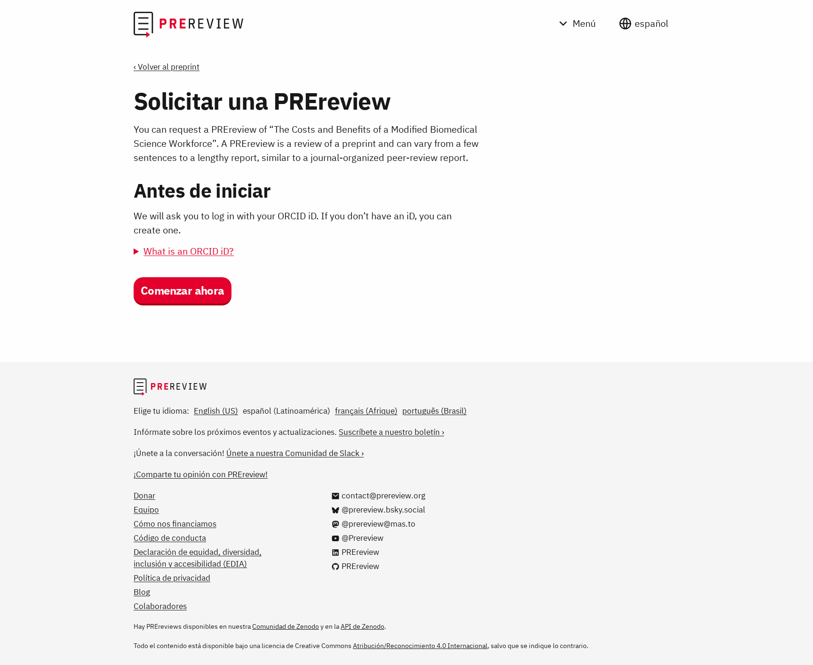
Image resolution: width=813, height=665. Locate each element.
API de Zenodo (362, 626)
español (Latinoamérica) (286, 411)
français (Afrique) (366, 411)
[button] (182, 291)
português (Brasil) (434, 411)
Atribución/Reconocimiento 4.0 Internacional (420, 645)
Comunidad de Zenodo (285, 626)
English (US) (216, 411)
